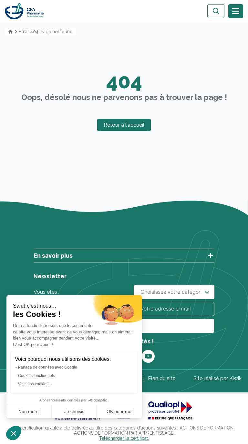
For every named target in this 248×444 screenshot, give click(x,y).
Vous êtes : (46, 292)
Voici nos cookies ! (34, 384)
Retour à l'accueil (124, 125)
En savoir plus (53, 255)
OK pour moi (119, 411)
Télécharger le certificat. (124, 438)
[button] (13, 433)
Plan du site (161, 378)
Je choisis (74, 411)
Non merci (28, 411)
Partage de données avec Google (47, 367)
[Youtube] (148, 356)
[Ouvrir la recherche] (216, 11)
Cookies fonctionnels (36, 375)
